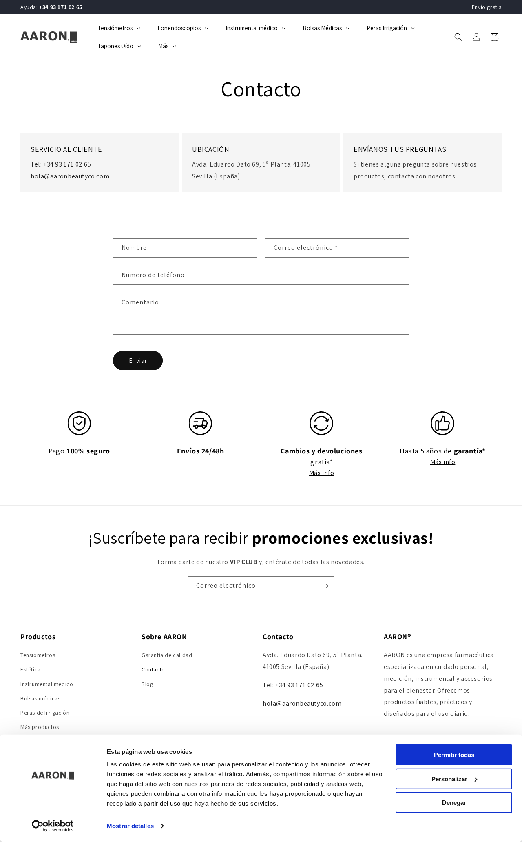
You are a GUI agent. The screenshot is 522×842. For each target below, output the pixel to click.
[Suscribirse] (325, 585)
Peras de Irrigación (44, 712)
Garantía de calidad (167, 655)
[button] (458, 37)
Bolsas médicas (40, 698)
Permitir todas (454, 754)
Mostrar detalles (130, 825)
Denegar (454, 802)
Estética (30, 669)
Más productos (39, 727)
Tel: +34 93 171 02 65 (61, 164)
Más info (321, 473)
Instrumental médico (46, 684)
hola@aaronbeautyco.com (70, 176)
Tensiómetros (37, 655)
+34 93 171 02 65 (60, 7)
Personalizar (449, 778)
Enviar (138, 360)
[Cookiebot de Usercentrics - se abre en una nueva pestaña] (52, 826)
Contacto (153, 669)
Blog (147, 684)
